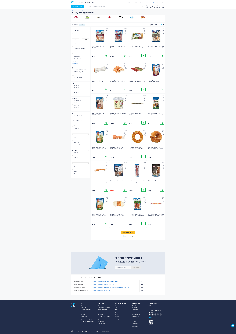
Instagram (155, 314)
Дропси (75, 87)
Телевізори (134, 312)
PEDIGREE (76, 58)
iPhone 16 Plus (135, 307)
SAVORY (75, 61)
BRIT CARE (76, 54)
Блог (121, 2)
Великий (76, 105)
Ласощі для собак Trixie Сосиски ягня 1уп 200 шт (103, 284)
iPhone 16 (134, 305)
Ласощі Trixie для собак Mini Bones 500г (101, 290)
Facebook (152, 314)
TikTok (161, 314)
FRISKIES (76, 56)
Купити (106, 55)
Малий (75, 107)
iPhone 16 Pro (135, 309)
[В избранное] (107, 31)
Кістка (75, 92)
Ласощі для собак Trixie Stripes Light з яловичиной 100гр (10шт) (106, 281)
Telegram (158, 314)
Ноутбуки (134, 318)
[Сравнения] (107, 34)
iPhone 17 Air (135, 323)
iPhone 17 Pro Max (136, 326)
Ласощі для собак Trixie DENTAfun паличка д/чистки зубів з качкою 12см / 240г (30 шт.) (111, 287)
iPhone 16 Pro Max (136, 311)
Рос (164, 2)
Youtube (150, 314)
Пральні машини (136, 314)
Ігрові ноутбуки (135, 319)
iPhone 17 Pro (135, 325)
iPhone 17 (134, 321)
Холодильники (135, 316)
